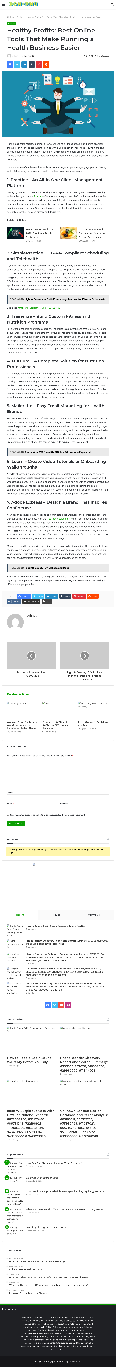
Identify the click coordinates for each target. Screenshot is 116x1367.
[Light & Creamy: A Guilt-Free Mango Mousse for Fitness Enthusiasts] (68, 233)
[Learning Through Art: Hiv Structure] (15, 1231)
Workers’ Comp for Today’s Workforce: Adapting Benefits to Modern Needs (22, 725)
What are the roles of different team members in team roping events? (65, 1209)
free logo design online (59, 518)
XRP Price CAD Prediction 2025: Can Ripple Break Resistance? (40, 233)
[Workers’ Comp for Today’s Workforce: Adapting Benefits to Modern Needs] (22, 710)
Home (12, 17)
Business (21, 17)
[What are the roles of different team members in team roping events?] (15, 1216)
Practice (38, 196)
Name (10, 792)
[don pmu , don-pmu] (23, 4)
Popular (56, 914)
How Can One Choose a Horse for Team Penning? (54, 1163)
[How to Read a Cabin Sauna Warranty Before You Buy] (15, 930)
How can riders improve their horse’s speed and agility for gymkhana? (65, 1191)
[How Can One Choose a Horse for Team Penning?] (15, 1168)
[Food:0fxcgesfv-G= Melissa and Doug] (93, 710)
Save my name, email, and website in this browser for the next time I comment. (47, 815)
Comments (94, 914)
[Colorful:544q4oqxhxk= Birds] (15, 1182)
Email (10, 803)
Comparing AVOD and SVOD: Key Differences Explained (55, 725)
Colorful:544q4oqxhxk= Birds (42, 1178)
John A (31, 615)
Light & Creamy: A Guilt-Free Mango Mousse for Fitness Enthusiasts (92, 233)
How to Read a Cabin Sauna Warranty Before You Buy (55, 926)
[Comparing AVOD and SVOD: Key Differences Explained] (57, 710)
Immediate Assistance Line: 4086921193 (38, 307)
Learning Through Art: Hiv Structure (46, 1227)
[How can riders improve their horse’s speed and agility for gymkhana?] (15, 1198)
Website (64, 803)
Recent (20, 914)
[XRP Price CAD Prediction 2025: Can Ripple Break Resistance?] (15, 233)
